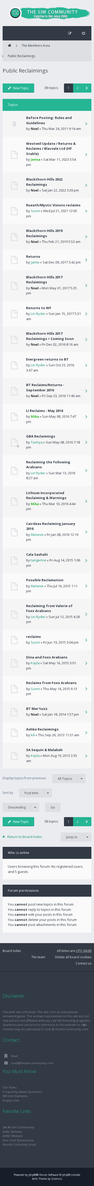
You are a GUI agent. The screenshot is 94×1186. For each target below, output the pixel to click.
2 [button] (78, 88)
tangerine (38, 560)
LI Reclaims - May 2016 (44, 410)
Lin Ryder (38, 313)
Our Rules (9, 1087)
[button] (86, 88)
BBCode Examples (15, 1096)
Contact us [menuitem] (83, 963)
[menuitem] (83, 33)
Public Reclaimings (21, 56)
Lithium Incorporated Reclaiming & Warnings (46, 495)
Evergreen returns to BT (47, 359)
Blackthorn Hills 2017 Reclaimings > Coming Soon (50, 336)
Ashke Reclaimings (42, 729)
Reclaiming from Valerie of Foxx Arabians (49, 608)
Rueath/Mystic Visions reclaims (53, 205)
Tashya (37, 442)
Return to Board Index (24, 836)
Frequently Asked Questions (22, 1092)
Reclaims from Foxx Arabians (51, 682)
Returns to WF (38, 308)
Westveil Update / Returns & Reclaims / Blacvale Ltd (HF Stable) (51, 148)
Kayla (35, 663)
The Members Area (36, 45)
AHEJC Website (13, 1136)
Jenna (35, 159)
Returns (33, 256)
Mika (35, 416)
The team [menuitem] (38, 957)
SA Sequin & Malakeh (44, 749)
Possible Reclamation (44, 580)
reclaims (33, 636)
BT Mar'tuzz (37, 708)
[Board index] (47, 13)
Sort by (20, 792)
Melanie (37, 534)
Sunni (35, 210)
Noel (35, 128)
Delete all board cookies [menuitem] (73, 957)
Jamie (35, 262)
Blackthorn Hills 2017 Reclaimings (44, 280)
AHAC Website (12, 1132)
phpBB (32, 1175)
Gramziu (56, 1179)
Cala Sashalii (37, 554)
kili (33, 735)
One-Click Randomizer (18, 1140)
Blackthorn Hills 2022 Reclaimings (44, 182)
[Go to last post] (86, 124)
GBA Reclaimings (40, 436)
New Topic (21, 88)
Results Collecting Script (19, 1144)
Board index (12, 951)
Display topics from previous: (37, 778)
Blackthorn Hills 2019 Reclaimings (44, 233)
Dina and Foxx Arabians (46, 657)
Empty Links (11, 1100)
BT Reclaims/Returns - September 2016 (45, 387)
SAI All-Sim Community (18, 1127)
